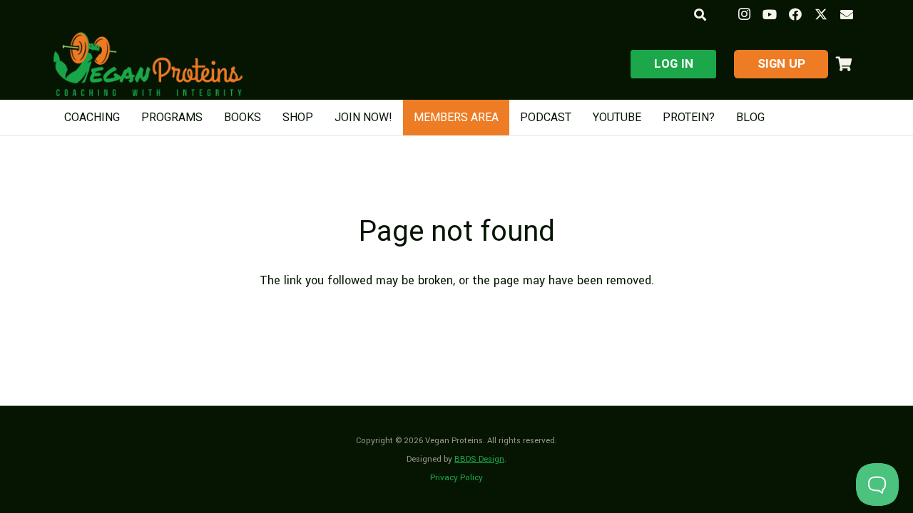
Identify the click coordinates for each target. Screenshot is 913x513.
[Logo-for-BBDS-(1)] (148, 64)
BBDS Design (479, 459)
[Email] (847, 14)
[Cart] (844, 64)
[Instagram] (744, 14)
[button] (699, 15)
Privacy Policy (456, 478)
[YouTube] (769, 14)
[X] (821, 14)
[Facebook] (795, 14)
